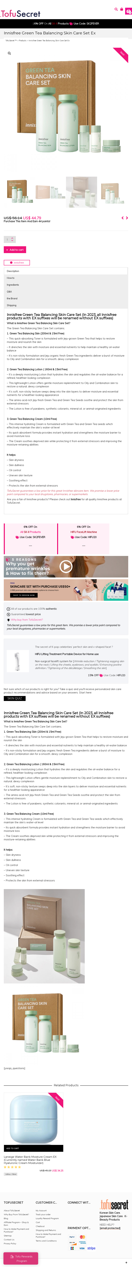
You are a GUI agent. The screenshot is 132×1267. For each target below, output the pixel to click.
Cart (38, 1222)
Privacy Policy (10, 1243)
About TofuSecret (12, 1210)
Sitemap (8, 1235)
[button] (9, 53)
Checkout (40, 1226)
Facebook (70, 1212)
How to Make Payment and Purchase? (16, 1230)
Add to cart (17, 249)
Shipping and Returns (46, 1230)
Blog (6, 1218)
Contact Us (9, 1239)
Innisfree (76, 499)
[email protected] (110, 1228)
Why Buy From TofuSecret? (16, 1214)
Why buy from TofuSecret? (27, 619)
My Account (41, 1210)
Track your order (43, 1214)
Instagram (78, 1212)
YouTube (70, 1217)
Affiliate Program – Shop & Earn (16, 1223)
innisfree (18, 262)
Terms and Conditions (46, 1240)
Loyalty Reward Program (47, 1218)
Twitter (85, 1212)
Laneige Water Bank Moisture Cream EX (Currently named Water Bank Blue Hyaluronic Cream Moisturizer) (30, 1160)
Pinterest (93, 1212)
